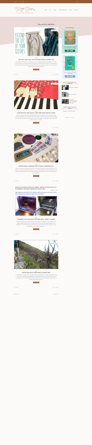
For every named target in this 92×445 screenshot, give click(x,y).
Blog (36, 111)
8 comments (16, 74)
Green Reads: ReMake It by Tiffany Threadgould (36, 166)
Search (15, 1)
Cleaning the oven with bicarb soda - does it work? (36, 219)
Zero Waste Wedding (73, 87)
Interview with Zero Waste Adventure (36, 272)
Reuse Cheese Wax (72, 94)
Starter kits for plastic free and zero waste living (36, 113)
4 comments (16, 287)
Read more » (36, 69)
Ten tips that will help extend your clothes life (36, 59)
